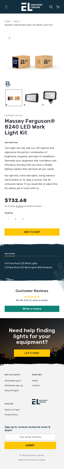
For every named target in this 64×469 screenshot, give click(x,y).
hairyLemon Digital (37, 460)
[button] (6, 6)
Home (7, 21)
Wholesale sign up (14, 385)
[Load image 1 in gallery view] (13, 98)
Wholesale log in (13, 380)
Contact (36, 385)
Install (35, 380)
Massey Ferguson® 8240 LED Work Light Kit (29, 25)
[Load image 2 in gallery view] (32, 98)
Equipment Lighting (35, 455)
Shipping (19, 206)
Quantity (9, 213)
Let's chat (32, 353)
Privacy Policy (11, 414)
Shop (16, 21)
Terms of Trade (12, 410)
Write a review (32, 308)
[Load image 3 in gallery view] (50, 98)
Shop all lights (12, 390)
